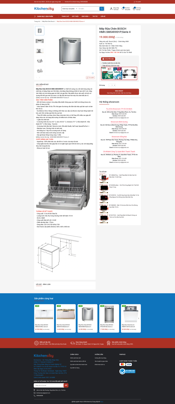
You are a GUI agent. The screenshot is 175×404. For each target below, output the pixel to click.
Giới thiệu (75, 16)
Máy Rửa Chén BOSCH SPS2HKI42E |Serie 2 (106, 325)
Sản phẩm (85, 16)
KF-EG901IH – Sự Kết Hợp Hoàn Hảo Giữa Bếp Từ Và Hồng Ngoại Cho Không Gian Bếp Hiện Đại (124, 196)
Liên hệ (103, 16)
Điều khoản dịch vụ (100, 364)
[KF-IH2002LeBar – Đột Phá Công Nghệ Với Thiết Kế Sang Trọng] (103, 188)
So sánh (138, 1)
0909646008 (84, 1)
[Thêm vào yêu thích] (93, 73)
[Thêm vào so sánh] (90, 77)
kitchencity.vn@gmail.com (121, 117)
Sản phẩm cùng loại (43, 298)
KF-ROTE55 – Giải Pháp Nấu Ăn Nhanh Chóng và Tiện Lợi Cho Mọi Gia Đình (123, 216)
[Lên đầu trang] (172, 392)
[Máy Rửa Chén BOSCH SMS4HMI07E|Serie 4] (87, 314)
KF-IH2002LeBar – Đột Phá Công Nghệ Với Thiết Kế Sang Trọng (124, 186)
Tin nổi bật (103, 171)
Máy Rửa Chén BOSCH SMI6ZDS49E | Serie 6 (41, 325)
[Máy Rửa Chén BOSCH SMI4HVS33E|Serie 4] (66, 314)
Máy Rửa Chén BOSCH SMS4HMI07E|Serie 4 (84, 325)
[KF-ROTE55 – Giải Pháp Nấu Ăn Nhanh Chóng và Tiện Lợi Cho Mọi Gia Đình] (103, 218)
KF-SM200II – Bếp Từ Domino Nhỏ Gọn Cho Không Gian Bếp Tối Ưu (123, 206)
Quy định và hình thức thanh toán (78, 364)
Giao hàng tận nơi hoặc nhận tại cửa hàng (119, 92)
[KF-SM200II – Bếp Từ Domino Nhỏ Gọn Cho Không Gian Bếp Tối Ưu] (103, 208)
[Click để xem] (70, 51)
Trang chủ (65, 16)
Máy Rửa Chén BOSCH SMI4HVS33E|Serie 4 (63, 325)
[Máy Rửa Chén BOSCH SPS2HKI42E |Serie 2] (109, 314)
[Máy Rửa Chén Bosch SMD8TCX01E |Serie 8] (131, 314)
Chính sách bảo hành (122, 50)
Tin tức (95, 16)
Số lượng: (102, 85)
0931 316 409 (123, 158)
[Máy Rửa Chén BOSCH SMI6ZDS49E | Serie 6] (44, 314)
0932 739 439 (123, 143)
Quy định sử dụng (74, 367)
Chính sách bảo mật (75, 358)
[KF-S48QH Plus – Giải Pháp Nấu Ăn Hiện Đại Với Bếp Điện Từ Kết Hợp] (103, 178)
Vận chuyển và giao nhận (101, 361)
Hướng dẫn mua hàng (100, 358)
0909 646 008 (123, 114)
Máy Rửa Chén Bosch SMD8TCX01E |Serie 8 (128, 325)
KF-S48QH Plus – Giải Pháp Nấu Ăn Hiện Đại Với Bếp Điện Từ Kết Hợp (122, 176)
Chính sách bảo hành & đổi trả (78, 361)
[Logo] (46, 9)
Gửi (66, 385)
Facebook (122, 357)
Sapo (101, 401)
